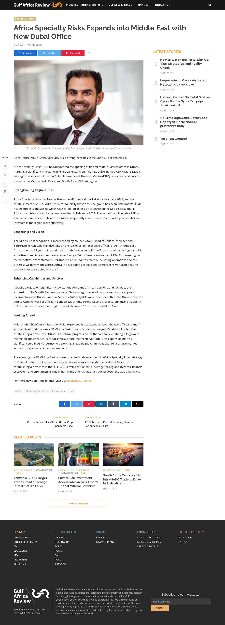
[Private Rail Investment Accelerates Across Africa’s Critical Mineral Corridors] (78, 454)
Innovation (162, 4)
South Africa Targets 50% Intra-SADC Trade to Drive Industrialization (122, 479)
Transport (62, 564)
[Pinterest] (5, 191)
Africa (18, 391)
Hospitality (62, 541)
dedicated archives (79, 380)
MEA (16, 555)
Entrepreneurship (25, 541)
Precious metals (147, 546)
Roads (59, 559)
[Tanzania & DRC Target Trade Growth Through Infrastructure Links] (34, 454)
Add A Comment (78, 503)
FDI (15, 546)
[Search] (209, 5)
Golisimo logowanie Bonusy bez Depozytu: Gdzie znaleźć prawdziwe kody (183, 122)
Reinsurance (59, 391)
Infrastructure (92, 4)
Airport (60, 537)
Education (185, 537)
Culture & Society (191, 532)
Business (63, 470)
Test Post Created (173, 138)
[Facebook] (5, 166)
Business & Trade (120, 4)
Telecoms (20, 564)
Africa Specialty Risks (37, 391)
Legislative (21, 550)
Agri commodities (148, 537)
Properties (21, 559)
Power (59, 550)
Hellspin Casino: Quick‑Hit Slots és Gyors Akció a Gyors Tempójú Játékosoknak (185, 101)
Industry (72, 4)
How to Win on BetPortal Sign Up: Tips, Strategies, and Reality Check (184, 63)
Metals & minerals (149, 541)
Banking (101, 537)
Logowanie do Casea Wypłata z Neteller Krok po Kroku (183, 82)
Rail (18, 473)
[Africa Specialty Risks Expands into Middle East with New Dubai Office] (78, 102)
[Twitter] (5, 174)
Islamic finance (106, 541)
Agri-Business (22, 537)
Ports (58, 546)
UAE (72, 391)
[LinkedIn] (5, 183)
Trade (127, 470)
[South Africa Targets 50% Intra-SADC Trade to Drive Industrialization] (123, 454)
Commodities (146, 532)
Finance (143, 4)
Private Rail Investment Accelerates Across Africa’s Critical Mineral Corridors (78, 482)
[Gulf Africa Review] (38, 5)
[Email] (5, 200)
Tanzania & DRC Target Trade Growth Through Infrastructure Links (30, 482)
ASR (45, 167)
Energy (182, 541)
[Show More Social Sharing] (88, 53)
